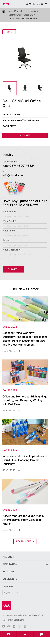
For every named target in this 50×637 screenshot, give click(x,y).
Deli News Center (25, 289)
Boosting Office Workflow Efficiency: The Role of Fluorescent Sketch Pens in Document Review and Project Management (24, 339)
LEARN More (24, 541)
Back (9, 32)
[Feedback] (41, 634)
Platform (35, 4)
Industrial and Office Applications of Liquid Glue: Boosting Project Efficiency (24, 460)
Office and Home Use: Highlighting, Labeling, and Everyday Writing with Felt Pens (24, 400)
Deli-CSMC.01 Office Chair (22, 19)
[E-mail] (8, 634)
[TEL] (25, 634)
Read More (9, 351)
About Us (8, 572)
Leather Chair (14, 15)
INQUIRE (25, 135)
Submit (12, 269)
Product (18, 11)
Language (7, 586)
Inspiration (9, 564)
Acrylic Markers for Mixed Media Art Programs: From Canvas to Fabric (23, 519)
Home (9, 11)
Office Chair (29, 15)
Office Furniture (31, 11)
